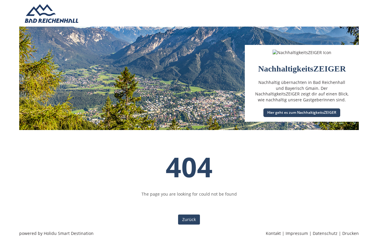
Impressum (297, 233)
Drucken (350, 233)
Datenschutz (325, 233)
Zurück (189, 219)
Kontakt (273, 233)
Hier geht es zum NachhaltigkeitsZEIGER (301, 112)
